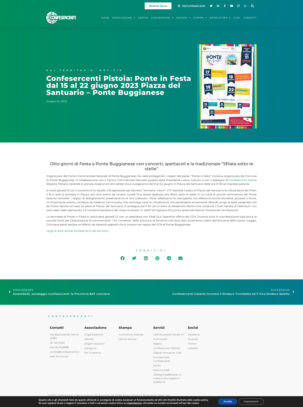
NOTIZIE (181, 17)
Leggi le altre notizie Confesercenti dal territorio (77, 230)
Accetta (227, 401)
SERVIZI (143, 17)
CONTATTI (250, 17)
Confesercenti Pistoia (243, 180)
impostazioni (134, 403)
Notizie (111, 70)
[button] (252, 6)
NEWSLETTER (218, 17)
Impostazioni (251, 401)
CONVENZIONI (160, 17)
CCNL (237, 17)
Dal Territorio (70, 70)
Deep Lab (163, 395)
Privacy (136, 395)
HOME (105, 17)
